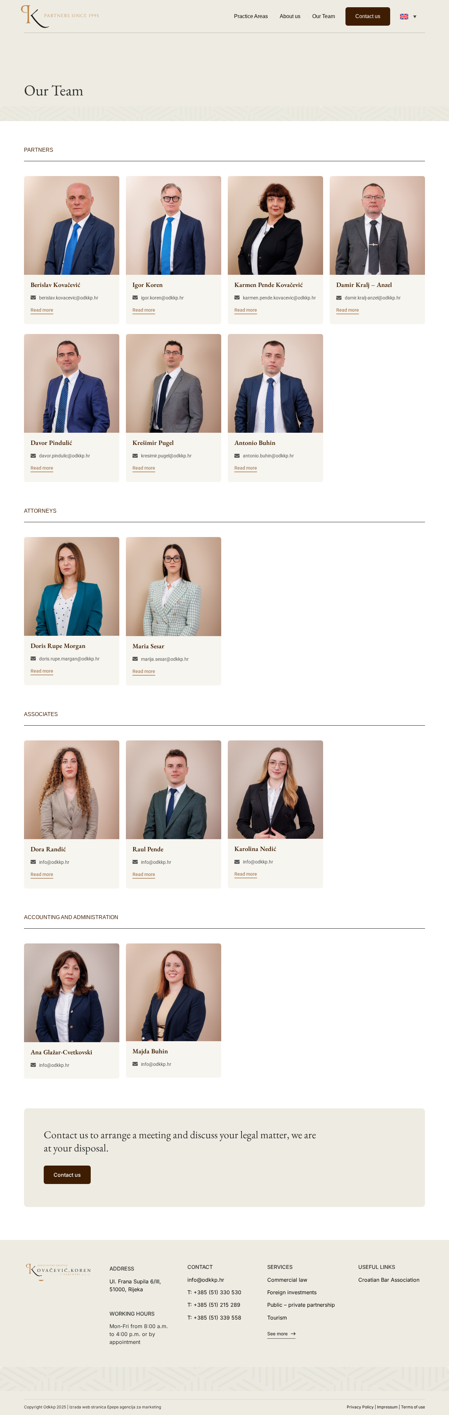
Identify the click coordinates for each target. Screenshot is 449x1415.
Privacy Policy (360, 1406)
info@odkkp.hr (205, 1279)
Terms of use (413, 1406)
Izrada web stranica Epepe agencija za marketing (115, 1406)
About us (290, 16)
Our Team (323, 16)
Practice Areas (251, 16)
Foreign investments (292, 1292)
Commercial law (287, 1279)
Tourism (277, 1317)
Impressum (387, 1406)
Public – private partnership (301, 1304)
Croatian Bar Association (388, 1279)
